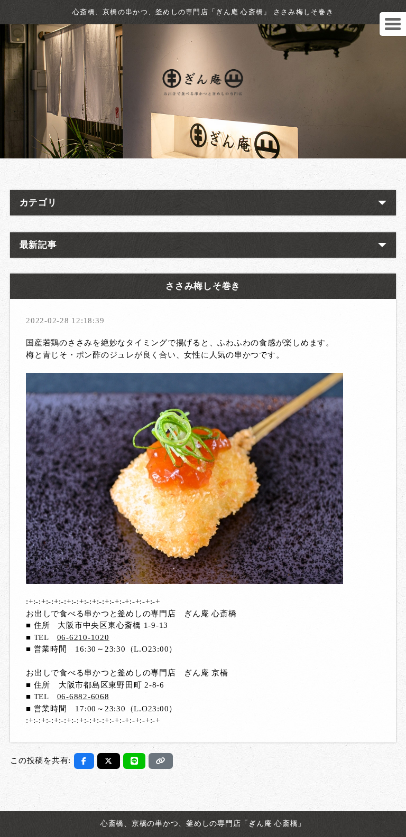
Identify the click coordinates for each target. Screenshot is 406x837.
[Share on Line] (134, 761)
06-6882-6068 (83, 696)
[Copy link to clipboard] (161, 761)
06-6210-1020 (83, 637)
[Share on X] (108, 761)
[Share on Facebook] (84, 761)
